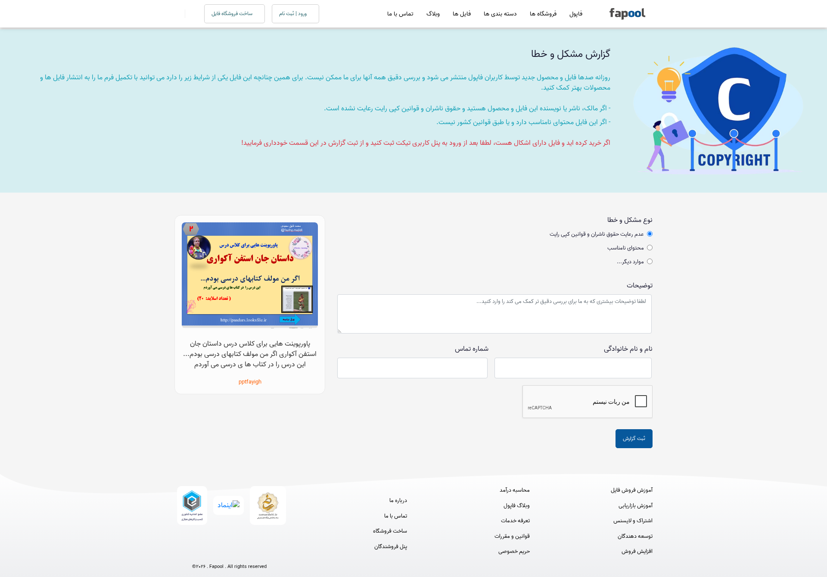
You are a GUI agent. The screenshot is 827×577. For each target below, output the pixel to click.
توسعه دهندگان (635, 536)
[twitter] (245, 552)
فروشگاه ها (543, 14)
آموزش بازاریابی (636, 506)
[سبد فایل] (177, 13)
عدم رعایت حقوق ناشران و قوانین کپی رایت (597, 234)
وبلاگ (433, 14)
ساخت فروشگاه (390, 531)
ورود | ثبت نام (293, 13)
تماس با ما (400, 14)
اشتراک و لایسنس (633, 521)
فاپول (575, 14)
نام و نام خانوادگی (628, 349)
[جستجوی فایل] (189, 13)
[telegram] (213, 552)
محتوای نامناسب (625, 248)
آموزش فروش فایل (632, 490)
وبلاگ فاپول (517, 506)
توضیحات (640, 286)
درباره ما (398, 500)
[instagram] (229, 552)
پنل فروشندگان (390, 547)
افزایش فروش (637, 551)
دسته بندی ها (500, 14)
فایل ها (462, 14)
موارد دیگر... (630, 262)
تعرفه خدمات (515, 521)
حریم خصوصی (514, 551)
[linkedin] (261, 552)
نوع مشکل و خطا (630, 220)
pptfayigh (250, 382)
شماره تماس (471, 349)
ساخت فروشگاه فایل (232, 13)
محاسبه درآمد (515, 490)
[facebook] (197, 552)
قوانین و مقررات (512, 536)
